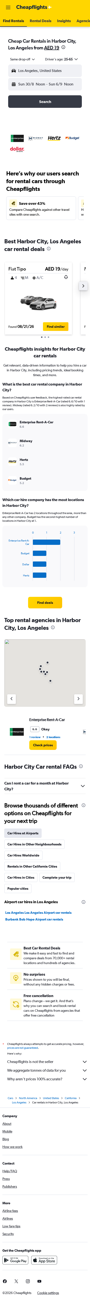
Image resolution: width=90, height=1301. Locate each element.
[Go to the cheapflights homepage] (34, 7)
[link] (45, 602)
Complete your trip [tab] (57, 877)
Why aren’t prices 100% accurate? (34, 1079)
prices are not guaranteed (22, 1048)
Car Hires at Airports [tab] (22, 833)
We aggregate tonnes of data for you (36, 1070)
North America (28, 1098)
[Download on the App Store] (44, 1260)
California (71, 1098)
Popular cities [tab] (17, 888)
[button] (8, 7)
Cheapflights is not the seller (30, 1061)
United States (51, 1098)
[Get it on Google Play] (15, 1260)
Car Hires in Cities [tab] (20, 877)
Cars (10, 1098)
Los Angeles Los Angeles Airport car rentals (38, 913)
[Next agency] (78, 699)
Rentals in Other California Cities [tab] (32, 866)
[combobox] (22, 59)
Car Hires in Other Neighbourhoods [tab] (34, 844)
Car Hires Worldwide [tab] (23, 855)
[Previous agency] (11, 699)
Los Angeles (19, 1102)
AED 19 (51, 47)
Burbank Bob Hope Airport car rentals (34, 919)
